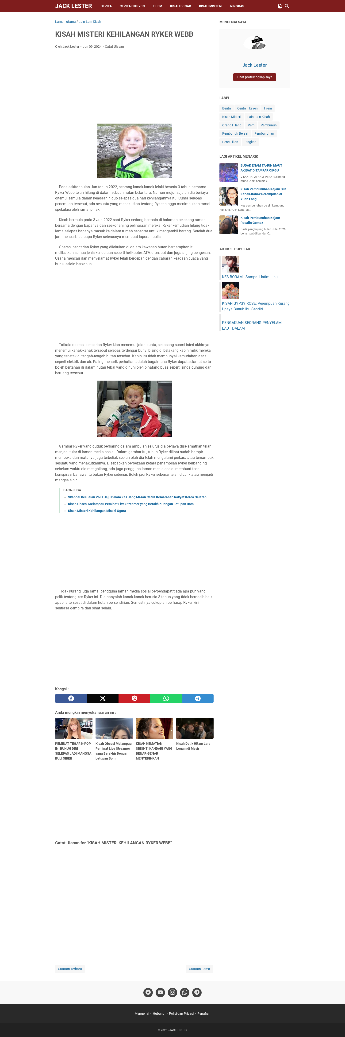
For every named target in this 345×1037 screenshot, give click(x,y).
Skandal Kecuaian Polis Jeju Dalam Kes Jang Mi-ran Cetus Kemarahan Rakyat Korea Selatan (137, 497)
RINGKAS (237, 6)
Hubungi (159, 1013)
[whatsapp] (166, 698)
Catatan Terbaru (70, 969)
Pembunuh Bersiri (235, 133)
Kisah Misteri (231, 117)
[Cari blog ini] (287, 6)
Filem (268, 108)
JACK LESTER (73, 6)
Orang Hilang (232, 125)
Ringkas (250, 142)
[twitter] (103, 698)
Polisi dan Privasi (181, 1013)
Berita (106, 6)
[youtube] (160, 992)
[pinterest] (134, 698)
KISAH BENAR (180, 6)
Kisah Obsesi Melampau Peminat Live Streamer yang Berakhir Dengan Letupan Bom (131, 504)
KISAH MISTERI (210, 6)
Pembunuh (269, 125)
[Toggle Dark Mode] (280, 6)
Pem (251, 125)
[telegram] (198, 698)
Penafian (204, 1013)
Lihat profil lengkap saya (254, 77)
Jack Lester (254, 65)
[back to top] (335, 1026)
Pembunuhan (264, 133)
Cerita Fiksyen (132, 6)
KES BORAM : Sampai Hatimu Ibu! (250, 277)
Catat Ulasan (114, 46)
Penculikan (230, 142)
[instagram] (172, 992)
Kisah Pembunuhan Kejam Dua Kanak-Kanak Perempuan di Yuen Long (264, 194)
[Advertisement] (134, 88)
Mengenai (142, 1013)
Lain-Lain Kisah (258, 117)
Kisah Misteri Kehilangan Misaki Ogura (97, 511)
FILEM (157, 6)
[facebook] (71, 698)
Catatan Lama (199, 969)
